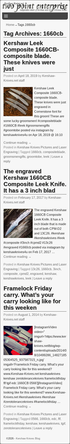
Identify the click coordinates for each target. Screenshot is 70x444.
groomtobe (34, 156)
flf (59, 418)
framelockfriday (14, 423)
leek (46, 156)
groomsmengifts (14, 156)
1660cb (36, 152)
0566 (34, 418)
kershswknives (14, 278)
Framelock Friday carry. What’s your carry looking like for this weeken (32, 298)
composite (11, 273)
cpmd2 (24, 273)
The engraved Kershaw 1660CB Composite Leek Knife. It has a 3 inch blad (35, 181)
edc (54, 418)
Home (10, 24)
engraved (36, 273)
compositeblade (54, 152)
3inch (57, 269)
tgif (63, 423)
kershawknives (49, 423)
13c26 (35, 269)
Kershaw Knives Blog (28, 438)
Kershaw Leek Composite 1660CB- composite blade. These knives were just (31, 56)
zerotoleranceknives (17, 428)
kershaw (50, 273)
